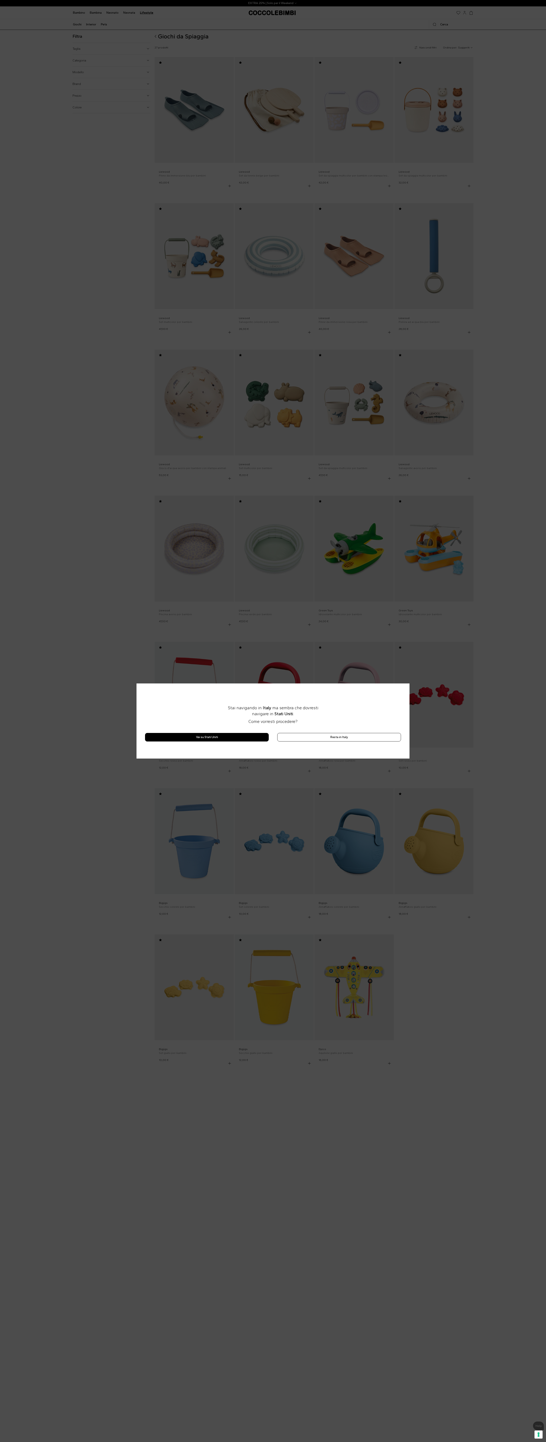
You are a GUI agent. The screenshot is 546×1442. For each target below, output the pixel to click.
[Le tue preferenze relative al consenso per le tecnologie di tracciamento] (538, 1434)
